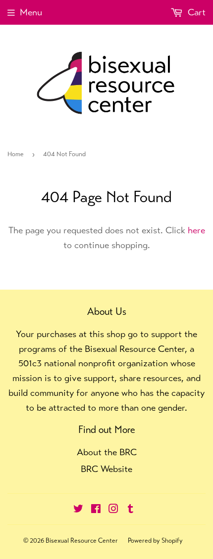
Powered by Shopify (155, 540)
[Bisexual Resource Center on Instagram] (113, 509)
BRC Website (106, 468)
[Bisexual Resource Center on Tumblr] (130, 509)
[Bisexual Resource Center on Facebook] (96, 509)
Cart (195, 12)
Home (15, 154)
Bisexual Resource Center (82, 540)
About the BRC (107, 452)
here (196, 230)
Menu (31, 12)
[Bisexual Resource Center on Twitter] (78, 509)
